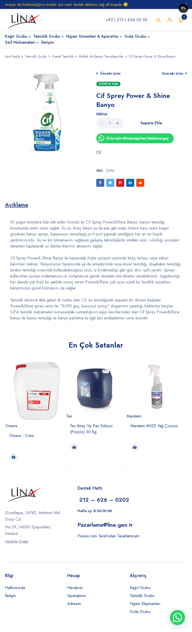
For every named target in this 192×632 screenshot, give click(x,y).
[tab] (16, 204)
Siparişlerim (76, 596)
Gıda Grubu (140, 612)
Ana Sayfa (12, 56)
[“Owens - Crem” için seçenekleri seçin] (13, 457)
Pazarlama (105, 525)
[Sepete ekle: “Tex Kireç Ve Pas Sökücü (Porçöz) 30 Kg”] (74, 447)
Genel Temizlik (63, 56)
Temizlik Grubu (36, 56)
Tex (69, 416)
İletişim (10, 596)
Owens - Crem (21, 435)
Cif (98, 152)
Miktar (102, 114)
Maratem (134, 416)
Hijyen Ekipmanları (145, 604)
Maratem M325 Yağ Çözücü (154, 426)
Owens (12, 426)
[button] (177, 617)
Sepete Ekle (151, 123)
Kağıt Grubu (140, 588)
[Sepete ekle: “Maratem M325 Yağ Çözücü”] (134, 447)
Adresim (74, 604)
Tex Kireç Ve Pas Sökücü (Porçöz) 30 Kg (91, 429)
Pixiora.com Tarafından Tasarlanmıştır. (109, 536)
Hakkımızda (15, 588)
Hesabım (74, 588)
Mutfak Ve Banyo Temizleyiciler (101, 56)
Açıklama (16, 204)
